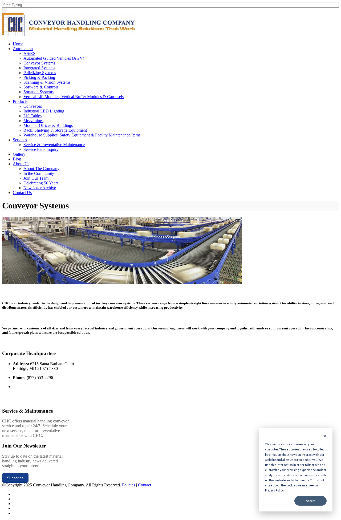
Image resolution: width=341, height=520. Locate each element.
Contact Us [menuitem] (22, 192)
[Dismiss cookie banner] (325, 436)
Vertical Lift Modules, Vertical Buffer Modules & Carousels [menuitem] (73, 96)
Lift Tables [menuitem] (32, 116)
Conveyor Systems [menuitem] (39, 63)
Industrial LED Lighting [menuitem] (43, 111)
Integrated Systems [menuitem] (39, 68)
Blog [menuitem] (17, 159)
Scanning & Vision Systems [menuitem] (46, 82)
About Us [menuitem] (21, 164)
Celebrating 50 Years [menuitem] (40, 183)
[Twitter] (14, 494)
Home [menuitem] (18, 44)
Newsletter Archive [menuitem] (39, 188)
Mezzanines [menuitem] (33, 120)
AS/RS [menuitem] (29, 53)
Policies (128, 485)
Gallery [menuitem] (19, 154)
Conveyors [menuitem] (32, 106)
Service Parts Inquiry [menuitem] (41, 149)
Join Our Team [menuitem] (35, 178)
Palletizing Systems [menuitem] (39, 72)
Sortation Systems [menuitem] (38, 92)
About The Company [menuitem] (41, 168)
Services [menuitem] (20, 140)
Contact (144, 485)
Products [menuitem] (20, 101)
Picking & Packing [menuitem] (39, 77)
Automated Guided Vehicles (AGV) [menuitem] (53, 58)
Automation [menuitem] (23, 48)
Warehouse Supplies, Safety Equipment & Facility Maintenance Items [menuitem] (81, 135)
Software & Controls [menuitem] (40, 87)
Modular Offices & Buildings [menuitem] (48, 125)
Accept (310, 500)
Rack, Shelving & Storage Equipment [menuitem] (55, 130)
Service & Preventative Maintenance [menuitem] (54, 144)
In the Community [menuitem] (38, 173)
